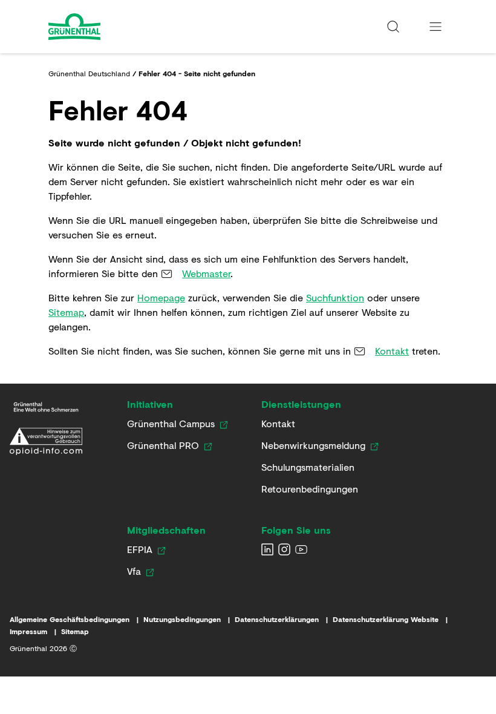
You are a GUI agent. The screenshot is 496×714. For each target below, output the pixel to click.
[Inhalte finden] (393, 26)
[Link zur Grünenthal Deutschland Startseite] (46, 407)
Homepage (161, 297)
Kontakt (392, 351)
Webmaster (206, 273)
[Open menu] (435, 27)
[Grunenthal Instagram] (284, 549)
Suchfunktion (335, 297)
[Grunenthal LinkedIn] (267, 549)
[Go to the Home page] (107, 26)
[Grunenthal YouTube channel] (301, 549)
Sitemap (66, 312)
